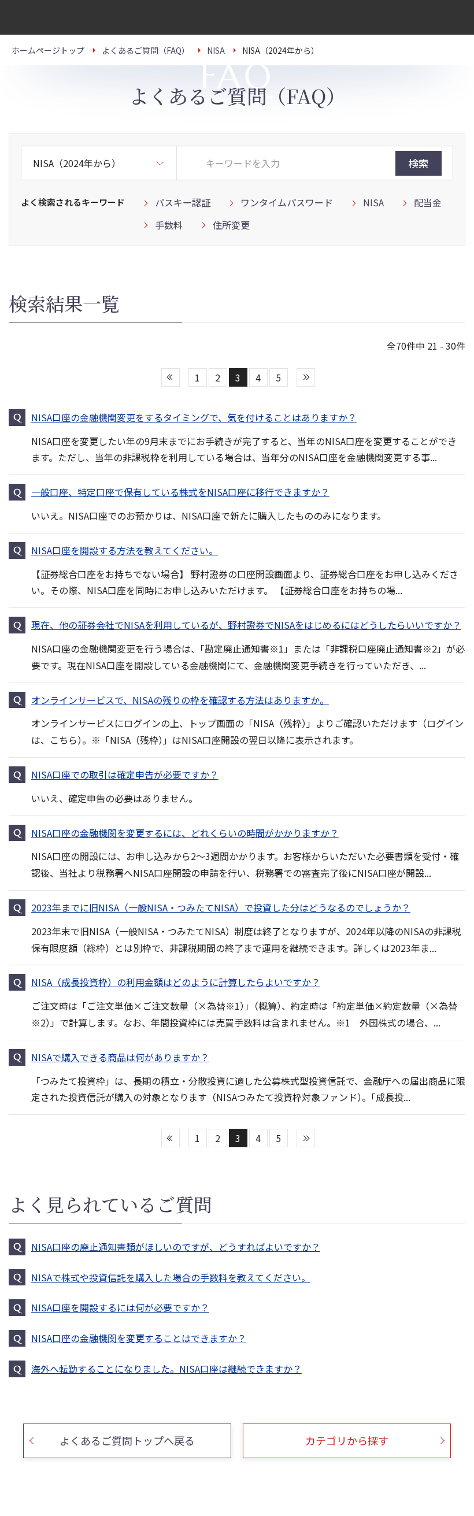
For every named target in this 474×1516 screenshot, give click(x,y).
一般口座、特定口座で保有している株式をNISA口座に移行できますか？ (180, 492)
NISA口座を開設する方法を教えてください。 (124, 550)
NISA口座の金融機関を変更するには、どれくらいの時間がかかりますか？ (185, 833)
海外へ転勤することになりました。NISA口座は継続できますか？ (166, 1369)
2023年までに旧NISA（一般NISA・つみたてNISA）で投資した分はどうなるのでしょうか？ (220, 907)
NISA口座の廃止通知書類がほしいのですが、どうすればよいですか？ (175, 1247)
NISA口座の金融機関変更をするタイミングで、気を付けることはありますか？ (194, 417)
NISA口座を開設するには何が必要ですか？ (120, 1307)
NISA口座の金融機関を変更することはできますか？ (138, 1338)
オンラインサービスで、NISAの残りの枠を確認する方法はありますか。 (180, 700)
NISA (373, 202)
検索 (418, 162)
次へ (306, 377)
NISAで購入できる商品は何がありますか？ (120, 1057)
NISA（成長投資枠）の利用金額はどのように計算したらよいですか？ (175, 982)
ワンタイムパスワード (286, 202)
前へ (170, 377)
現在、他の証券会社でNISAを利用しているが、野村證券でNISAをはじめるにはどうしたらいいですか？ (246, 625)
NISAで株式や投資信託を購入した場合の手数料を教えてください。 (170, 1277)
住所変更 (231, 225)
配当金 (428, 202)
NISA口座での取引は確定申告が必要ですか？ (125, 774)
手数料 (169, 225)
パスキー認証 (182, 202)
